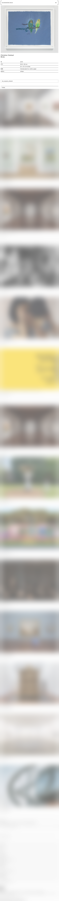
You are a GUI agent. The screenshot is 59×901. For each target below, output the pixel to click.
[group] (29, 29)
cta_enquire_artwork (7, 81)
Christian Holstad (7, 55)
